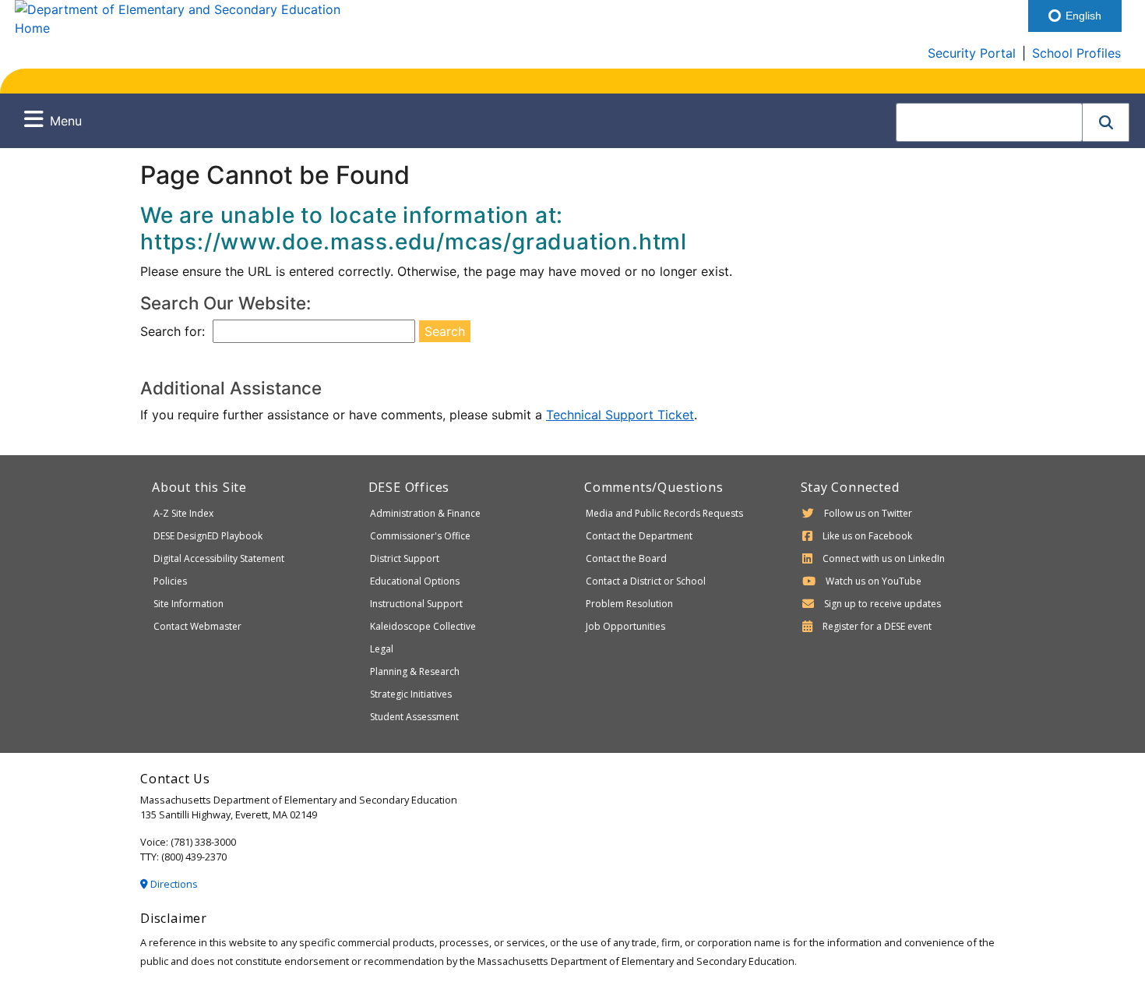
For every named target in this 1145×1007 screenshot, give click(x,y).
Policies (170, 581)
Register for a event (877, 626)
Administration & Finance (425, 513)
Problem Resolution (629, 603)
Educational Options (415, 581)
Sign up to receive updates (882, 603)
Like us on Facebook (867, 535)
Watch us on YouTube (873, 581)
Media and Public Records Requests (664, 513)
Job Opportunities (625, 626)
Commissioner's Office (420, 535)
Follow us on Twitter (868, 513)
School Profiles (1076, 53)
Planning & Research (415, 671)
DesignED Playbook (207, 535)
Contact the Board (626, 558)
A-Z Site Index (183, 513)
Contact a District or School (646, 581)
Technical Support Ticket (620, 414)
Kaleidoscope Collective (423, 626)
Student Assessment (414, 716)
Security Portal (972, 53)
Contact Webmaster (197, 626)
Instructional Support (416, 603)
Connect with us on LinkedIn (884, 558)
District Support (404, 558)
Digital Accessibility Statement (218, 558)
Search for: (172, 331)
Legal (381, 648)
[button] (1106, 122)
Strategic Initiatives (411, 694)
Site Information (188, 603)
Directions (173, 884)
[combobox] (989, 122)
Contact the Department (639, 535)
